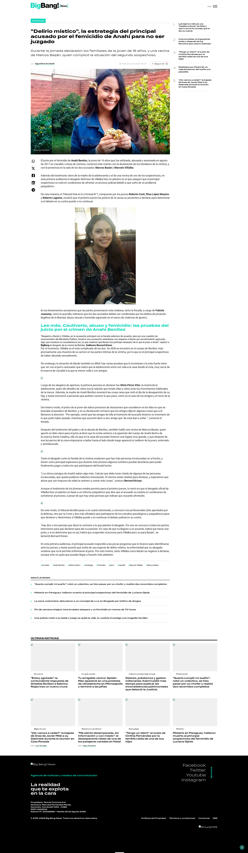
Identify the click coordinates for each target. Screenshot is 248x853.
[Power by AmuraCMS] (208, 827)
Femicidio (101, 565)
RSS (215, 818)
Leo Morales (41, 746)
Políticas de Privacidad (153, 818)
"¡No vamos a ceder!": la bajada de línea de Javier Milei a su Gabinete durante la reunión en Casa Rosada (195, 84)
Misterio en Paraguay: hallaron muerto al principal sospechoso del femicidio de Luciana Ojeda (92, 592)
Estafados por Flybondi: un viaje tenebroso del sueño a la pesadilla (194, 69)
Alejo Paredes (89, 746)
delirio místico (74, 565)
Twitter (198, 770)
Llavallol (122, 565)
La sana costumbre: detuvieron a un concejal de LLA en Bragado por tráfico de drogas (87, 601)
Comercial (204, 818)
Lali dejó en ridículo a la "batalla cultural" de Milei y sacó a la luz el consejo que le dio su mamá (194, 27)
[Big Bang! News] (49, 6)
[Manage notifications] (242, 847)
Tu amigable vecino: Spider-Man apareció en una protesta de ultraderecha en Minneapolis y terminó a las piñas (100, 682)
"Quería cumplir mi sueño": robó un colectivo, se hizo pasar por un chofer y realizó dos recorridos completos (100, 584)
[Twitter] (33, 168)
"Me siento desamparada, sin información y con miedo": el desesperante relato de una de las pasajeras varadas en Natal (99, 737)
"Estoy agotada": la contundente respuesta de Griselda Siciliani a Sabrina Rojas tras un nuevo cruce (49, 682)
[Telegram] (33, 189)
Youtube (196, 775)
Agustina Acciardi (44, 63)
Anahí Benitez (59, 565)
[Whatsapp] (33, 161)
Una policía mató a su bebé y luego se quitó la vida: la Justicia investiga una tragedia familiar (91, 618)
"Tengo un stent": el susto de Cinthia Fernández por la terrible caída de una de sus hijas (194, 55)
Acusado (45, 565)
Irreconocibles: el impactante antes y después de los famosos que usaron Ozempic (195, 41)
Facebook (194, 765)
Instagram (193, 779)
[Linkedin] (33, 182)
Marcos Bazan (153, 565)
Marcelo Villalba (136, 565)
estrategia (89, 565)
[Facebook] (33, 175)
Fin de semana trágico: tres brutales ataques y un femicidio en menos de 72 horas (85, 609)
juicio (112, 565)
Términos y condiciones (182, 818)
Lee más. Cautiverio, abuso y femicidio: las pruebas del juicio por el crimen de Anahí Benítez (105, 327)
